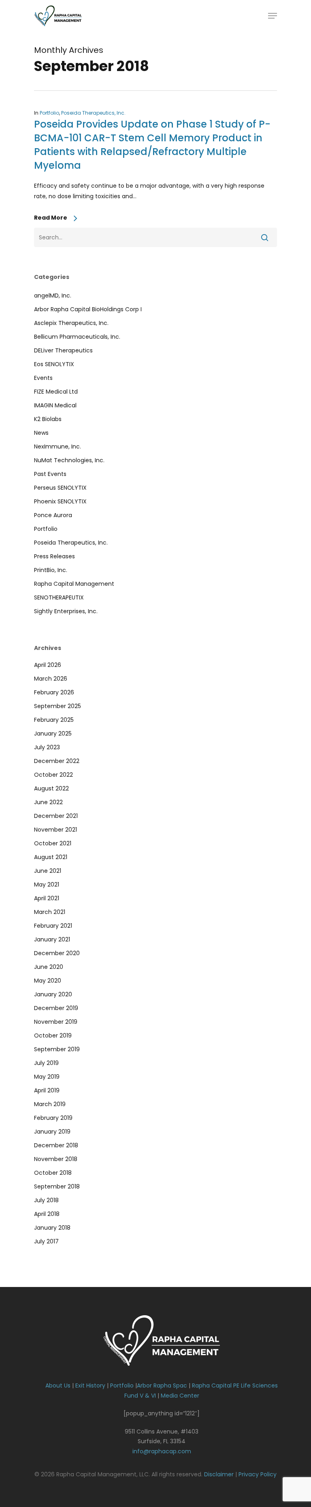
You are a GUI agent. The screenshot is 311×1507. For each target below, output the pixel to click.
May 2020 (47, 981)
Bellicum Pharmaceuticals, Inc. (77, 337)
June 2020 (48, 967)
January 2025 (53, 733)
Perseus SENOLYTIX (60, 488)
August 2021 (50, 857)
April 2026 (47, 665)
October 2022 (53, 775)
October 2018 (53, 1173)
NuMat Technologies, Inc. (69, 460)
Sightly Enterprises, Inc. (66, 611)
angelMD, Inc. (52, 295)
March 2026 (50, 679)
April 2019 (47, 1090)
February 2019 (53, 1118)
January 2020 (53, 994)
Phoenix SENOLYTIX (60, 501)
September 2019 (57, 1049)
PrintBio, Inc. (50, 570)
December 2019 (56, 1008)
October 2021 (52, 843)
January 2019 (52, 1132)
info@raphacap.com (161, 1451)
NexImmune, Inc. (57, 446)
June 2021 (47, 871)
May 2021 (46, 884)
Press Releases (54, 556)
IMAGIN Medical (55, 405)
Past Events (50, 474)
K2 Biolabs (48, 419)
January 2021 (52, 939)
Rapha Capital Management (74, 584)
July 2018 (46, 1200)
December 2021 (56, 816)
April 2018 (47, 1214)
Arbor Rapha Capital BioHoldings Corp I (88, 309)
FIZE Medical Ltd (56, 392)
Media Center (180, 1396)
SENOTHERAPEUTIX (59, 597)
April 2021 (46, 898)
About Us (57, 1385)
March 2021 (49, 912)
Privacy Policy (258, 1474)
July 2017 (46, 1241)
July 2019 (46, 1063)
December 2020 (57, 953)
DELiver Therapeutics (63, 350)
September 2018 (57, 1186)
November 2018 (55, 1159)
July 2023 (47, 747)
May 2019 (47, 1077)
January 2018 (52, 1228)
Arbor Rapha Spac (162, 1385)
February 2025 (54, 720)
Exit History (90, 1385)
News (41, 433)
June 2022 (48, 802)
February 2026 (54, 692)
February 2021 (53, 926)
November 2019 (55, 1022)
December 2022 (56, 761)
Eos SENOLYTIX (54, 364)
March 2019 (50, 1104)
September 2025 (57, 706)
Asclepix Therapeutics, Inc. (71, 323)
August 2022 (51, 788)
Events (43, 378)
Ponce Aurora (53, 515)
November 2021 (55, 830)
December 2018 (56, 1145)
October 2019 (53, 1035)
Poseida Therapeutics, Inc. (93, 112)
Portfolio (49, 112)
